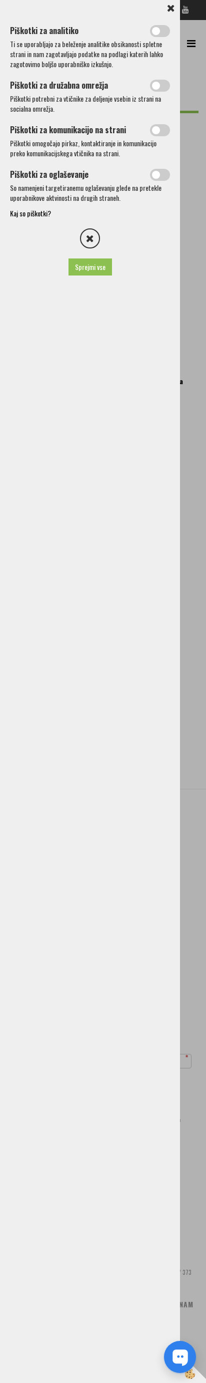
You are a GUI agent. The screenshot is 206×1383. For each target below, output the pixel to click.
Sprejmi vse (90, 266)
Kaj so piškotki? (30, 213)
